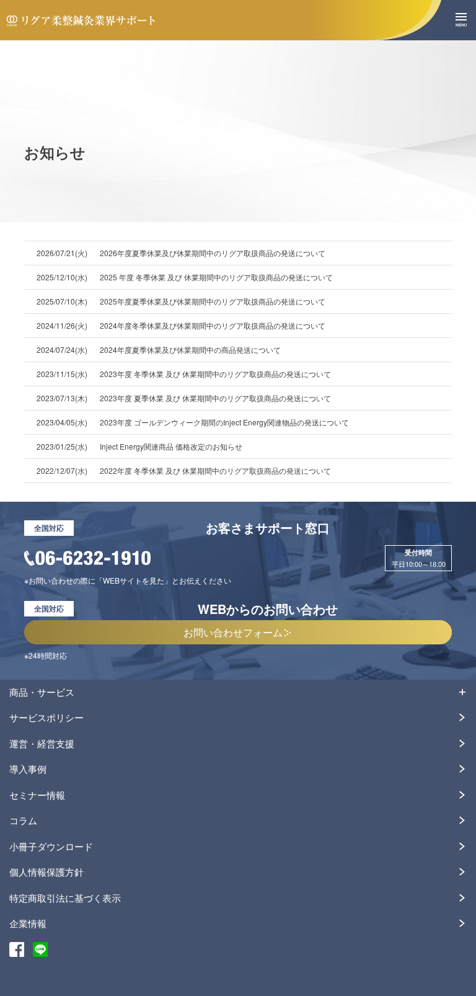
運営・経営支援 (41, 743)
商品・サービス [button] (41, 691)
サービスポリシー (46, 717)
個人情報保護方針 (46, 871)
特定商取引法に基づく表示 (65, 897)
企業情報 (27, 923)
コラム (23, 820)
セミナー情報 (37, 794)
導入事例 (27, 768)
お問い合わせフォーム (233, 632)
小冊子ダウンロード (51, 846)
